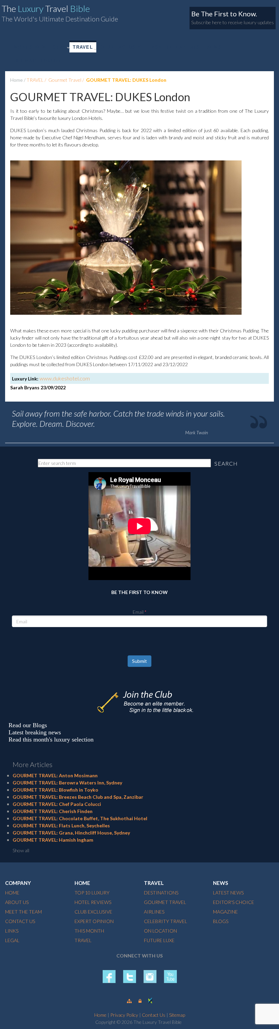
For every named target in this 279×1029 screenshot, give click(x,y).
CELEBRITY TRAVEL (165, 921)
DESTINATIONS (161, 892)
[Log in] (140, 1001)
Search (226, 463)
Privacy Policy (124, 1015)
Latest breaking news (35, 732)
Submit (139, 661)
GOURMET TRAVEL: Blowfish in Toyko (55, 790)
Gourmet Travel (64, 80)
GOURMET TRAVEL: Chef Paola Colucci (57, 804)
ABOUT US (17, 902)
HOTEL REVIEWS (93, 902)
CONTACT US (20, 921)
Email (138, 612)
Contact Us (153, 1015)
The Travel (46, 8)
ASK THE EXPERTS (175, 47)
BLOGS (220, 921)
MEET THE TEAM (23, 912)
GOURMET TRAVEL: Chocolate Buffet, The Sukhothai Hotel (80, 818)
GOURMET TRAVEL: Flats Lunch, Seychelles (61, 825)
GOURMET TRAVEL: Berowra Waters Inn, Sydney (67, 782)
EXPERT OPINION (94, 921)
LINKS (11, 931)
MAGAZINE (225, 912)
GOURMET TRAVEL (165, 902)
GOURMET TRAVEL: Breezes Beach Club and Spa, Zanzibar (78, 797)
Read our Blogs (28, 725)
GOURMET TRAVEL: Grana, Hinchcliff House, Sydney (71, 833)
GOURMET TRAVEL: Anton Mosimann (55, 775)
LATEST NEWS (228, 892)
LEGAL (12, 940)
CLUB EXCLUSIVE (122, 47)
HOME (12, 892)
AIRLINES (154, 912)
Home (16, 80)
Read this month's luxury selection (51, 739)
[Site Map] (129, 1001)
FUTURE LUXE (159, 940)
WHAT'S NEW (30, 47)
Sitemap (177, 1015)
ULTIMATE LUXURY (38, 60)
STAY (59, 47)
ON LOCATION (160, 931)
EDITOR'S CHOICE (233, 902)
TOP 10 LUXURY (92, 892)
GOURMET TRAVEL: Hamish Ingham (53, 840)
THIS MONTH (89, 931)
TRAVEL (83, 47)
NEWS (214, 47)
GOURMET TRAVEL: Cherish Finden (53, 811)
